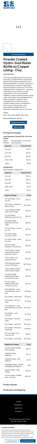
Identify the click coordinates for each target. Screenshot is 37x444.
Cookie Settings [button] (12, 441)
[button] (18, 132)
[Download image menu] (31, 13)
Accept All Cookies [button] (28, 441)
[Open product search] (28, 5)
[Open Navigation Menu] (32, 5)
